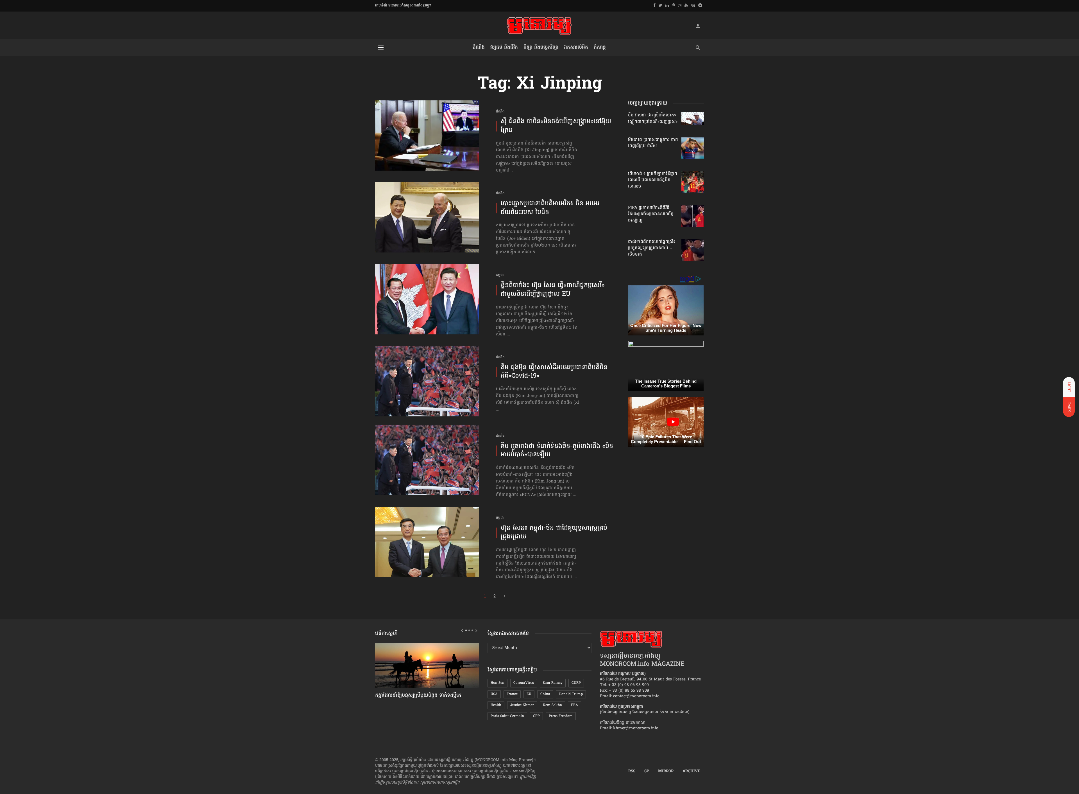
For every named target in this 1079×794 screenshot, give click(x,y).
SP (646, 771)
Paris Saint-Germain (507, 716)
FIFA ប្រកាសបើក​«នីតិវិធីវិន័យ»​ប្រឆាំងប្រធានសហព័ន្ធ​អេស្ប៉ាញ (651, 214)
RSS (631, 771)
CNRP (576, 682)
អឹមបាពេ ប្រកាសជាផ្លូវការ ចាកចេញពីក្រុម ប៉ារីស (653, 143)
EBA (574, 705)
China (545, 694)
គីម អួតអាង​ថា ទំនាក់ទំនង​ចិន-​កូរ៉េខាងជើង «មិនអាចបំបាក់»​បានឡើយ (557, 451)
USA (494, 694)
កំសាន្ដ (600, 47)
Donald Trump (571, 694)
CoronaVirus (523, 682)
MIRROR (666, 771)
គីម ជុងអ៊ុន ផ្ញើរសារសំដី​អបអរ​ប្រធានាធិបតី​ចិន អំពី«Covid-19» (554, 372)
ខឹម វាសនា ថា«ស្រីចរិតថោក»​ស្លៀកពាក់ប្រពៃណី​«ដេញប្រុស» (652, 118)
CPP (536, 716)
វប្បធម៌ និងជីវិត (504, 47)
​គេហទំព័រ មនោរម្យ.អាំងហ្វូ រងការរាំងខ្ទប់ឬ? (403, 5)
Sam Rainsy (553, 682)
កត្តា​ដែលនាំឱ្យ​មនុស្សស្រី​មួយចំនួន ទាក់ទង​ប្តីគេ (418, 695)
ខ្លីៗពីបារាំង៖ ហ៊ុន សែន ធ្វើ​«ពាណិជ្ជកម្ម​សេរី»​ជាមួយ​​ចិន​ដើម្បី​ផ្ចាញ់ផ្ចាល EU (552, 290)
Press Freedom (561, 716)
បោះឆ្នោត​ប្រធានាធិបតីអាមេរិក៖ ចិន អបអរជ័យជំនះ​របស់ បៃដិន (550, 208)
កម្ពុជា (500, 275)
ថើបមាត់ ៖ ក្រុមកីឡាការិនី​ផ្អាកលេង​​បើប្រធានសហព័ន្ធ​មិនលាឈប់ (652, 180)
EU (529, 694)
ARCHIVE (691, 771)
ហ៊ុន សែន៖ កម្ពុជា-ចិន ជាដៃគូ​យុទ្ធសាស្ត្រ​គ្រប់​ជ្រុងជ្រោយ (554, 533)
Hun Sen (497, 682)
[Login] (698, 25)
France (512, 694)
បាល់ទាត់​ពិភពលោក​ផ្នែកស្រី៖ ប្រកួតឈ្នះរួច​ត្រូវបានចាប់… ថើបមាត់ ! (651, 248)
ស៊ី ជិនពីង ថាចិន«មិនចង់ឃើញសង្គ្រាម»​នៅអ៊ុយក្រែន (556, 126)
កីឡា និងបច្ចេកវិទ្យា (540, 47)
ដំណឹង (479, 47)
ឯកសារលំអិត (576, 47)
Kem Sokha (552, 705)
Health (496, 705)
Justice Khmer (522, 705)
